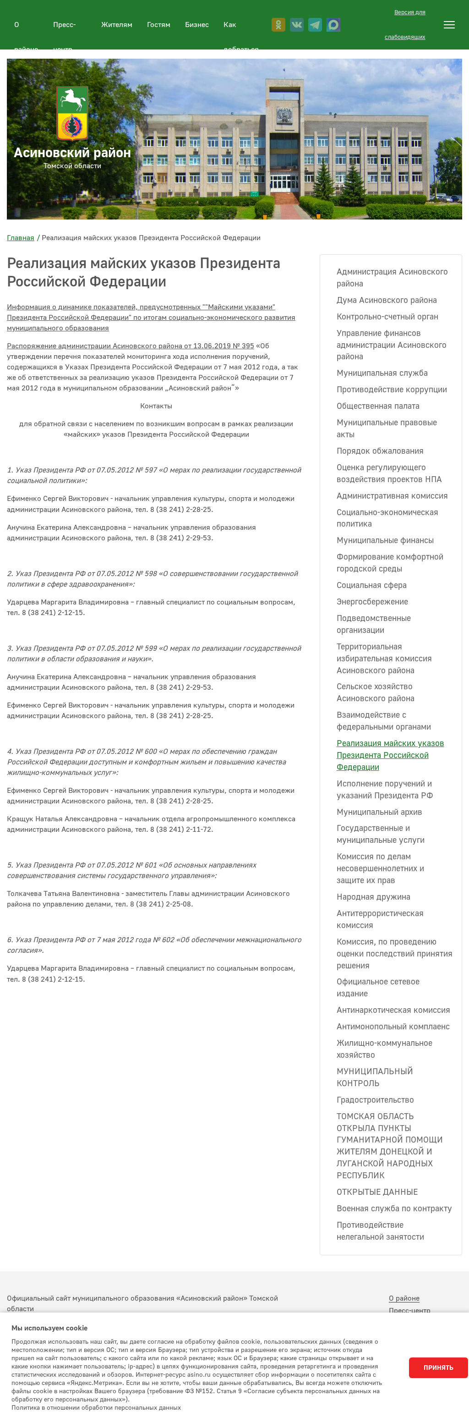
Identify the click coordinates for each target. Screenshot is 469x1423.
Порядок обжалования (380, 451)
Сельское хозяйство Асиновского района (375, 692)
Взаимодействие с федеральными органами (384, 721)
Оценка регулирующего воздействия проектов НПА (389, 473)
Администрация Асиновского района (392, 278)
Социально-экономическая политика (387, 518)
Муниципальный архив (379, 812)
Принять (438, 1368)
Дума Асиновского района (387, 300)
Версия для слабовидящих (405, 25)
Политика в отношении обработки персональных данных (96, 1408)
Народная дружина (373, 897)
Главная (20, 237)
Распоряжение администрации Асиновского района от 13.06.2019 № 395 (130, 346)
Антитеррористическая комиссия (380, 919)
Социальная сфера (372, 585)
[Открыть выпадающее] (449, 24)
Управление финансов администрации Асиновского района (392, 345)
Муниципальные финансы (385, 540)
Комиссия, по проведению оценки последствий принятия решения (395, 954)
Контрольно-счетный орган (387, 317)
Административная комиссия (392, 496)
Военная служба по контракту (394, 1208)
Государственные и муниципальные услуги (381, 834)
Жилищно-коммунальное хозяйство (384, 1049)
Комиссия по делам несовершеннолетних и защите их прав (380, 869)
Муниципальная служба (382, 373)
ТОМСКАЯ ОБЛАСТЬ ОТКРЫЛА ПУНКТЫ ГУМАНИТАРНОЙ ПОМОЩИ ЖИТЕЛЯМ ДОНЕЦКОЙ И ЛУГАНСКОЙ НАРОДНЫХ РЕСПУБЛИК (390, 1146)
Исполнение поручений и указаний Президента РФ (385, 790)
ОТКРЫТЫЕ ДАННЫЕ (377, 1192)
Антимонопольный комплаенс (393, 1027)
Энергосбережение (372, 602)
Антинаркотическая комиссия (393, 1010)
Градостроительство (375, 1100)
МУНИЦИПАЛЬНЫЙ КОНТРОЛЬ (375, 1077)
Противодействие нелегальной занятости (380, 1231)
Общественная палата (378, 406)
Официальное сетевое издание (378, 988)
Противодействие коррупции (392, 390)
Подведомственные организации (374, 624)
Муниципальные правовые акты (387, 429)
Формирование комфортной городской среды (390, 563)
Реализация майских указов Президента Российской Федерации (390, 755)
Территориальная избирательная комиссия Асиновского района (384, 659)
